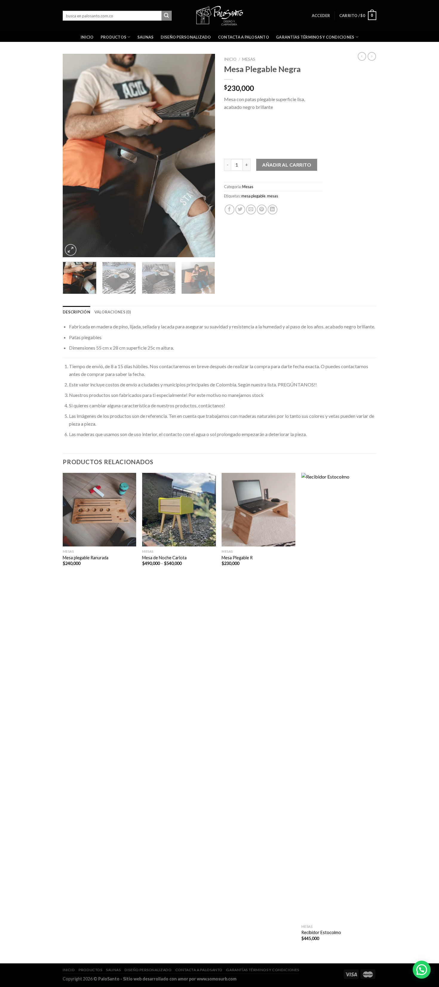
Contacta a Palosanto (243, 37)
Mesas (248, 59)
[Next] (204, 155)
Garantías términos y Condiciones (315, 37)
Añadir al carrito (286, 164)
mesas (272, 196)
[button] (422, 970)
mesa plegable (253, 196)
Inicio (87, 37)
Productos (113, 37)
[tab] (76, 312)
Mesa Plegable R (237, 557)
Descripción (76, 312)
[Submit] (167, 16)
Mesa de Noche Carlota (164, 557)
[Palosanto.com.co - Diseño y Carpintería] (220, 16)
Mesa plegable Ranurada (85, 557)
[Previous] (73, 155)
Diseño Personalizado (186, 37)
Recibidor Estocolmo (321, 932)
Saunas (145, 37)
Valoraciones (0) (112, 312)
